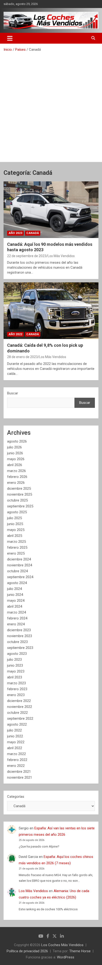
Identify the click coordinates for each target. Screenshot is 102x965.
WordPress (65, 957)
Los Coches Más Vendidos (62, 945)
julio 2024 (14, 589)
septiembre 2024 (20, 577)
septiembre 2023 (20, 648)
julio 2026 (14, 447)
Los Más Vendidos (61, 256)
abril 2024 (14, 606)
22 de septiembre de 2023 (26, 256)
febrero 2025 (17, 547)
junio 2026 (15, 453)
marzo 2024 (16, 612)
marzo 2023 (16, 683)
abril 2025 (14, 536)
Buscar (12, 393)
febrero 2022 (17, 760)
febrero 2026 (17, 477)
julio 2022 (14, 730)
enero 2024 (16, 624)
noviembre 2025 (19, 494)
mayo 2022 (15, 742)
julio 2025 (14, 518)
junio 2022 (15, 736)
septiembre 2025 (20, 506)
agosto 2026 (17, 441)
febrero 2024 (17, 618)
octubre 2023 (17, 642)
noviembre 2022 (19, 707)
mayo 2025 (15, 530)
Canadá (32, 233)
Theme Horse (80, 951)
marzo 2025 (16, 541)
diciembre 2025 (19, 488)
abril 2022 (14, 748)
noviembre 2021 (19, 777)
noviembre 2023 (19, 636)
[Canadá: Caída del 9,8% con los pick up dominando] (51, 310)
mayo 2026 (15, 459)
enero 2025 (16, 553)
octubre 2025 (17, 500)
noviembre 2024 (19, 565)
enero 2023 (16, 695)
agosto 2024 (17, 583)
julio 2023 (14, 659)
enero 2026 (16, 482)
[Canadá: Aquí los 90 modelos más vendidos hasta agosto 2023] (51, 209)
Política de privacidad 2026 (27, 951)
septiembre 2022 (20, 718)
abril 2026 (14, 465)
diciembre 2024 (19, 559)
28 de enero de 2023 (22, 357)
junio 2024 (15, 595)
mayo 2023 (15, 671)
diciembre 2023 (19, 630)
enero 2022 (16, 766)
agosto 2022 (17, 724)
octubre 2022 (17, 712)
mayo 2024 (15, 600)
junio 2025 (15, 524)
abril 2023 (14, 677)
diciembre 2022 (19, 701)
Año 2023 (15, 233)
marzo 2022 (16, 754)
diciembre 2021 (19, 771)
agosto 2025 (17, 512)
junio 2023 (15, 665)
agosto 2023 (17, 654)
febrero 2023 (17, 689)
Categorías (15, 796)
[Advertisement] (51, 105)
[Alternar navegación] (10, 38)
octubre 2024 (17, 571)
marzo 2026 (16, 471)
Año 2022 (15, 334)
